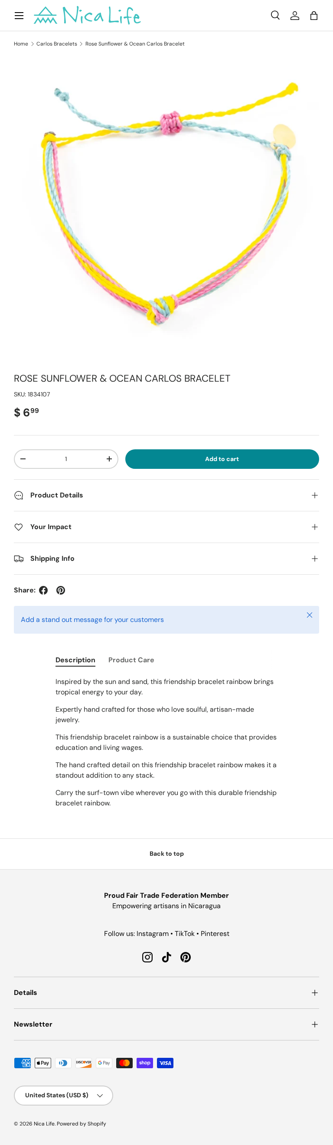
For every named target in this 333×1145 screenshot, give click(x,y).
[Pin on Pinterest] (60, 590)
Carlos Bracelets (56, 43)
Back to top (167, 853)
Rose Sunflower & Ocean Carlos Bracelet (135, 43)
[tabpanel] (167, 742)
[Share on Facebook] (43, 590)
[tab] (75, 660)
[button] (313, 15)
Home (21, 43)
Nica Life (44, 1123)
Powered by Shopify (81, 1123)
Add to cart (222, 459)
